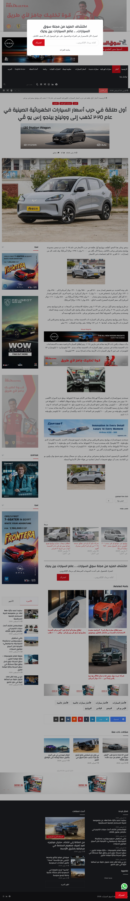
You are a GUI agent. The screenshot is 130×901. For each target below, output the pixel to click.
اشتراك (38, 42)
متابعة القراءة (65, 50)
